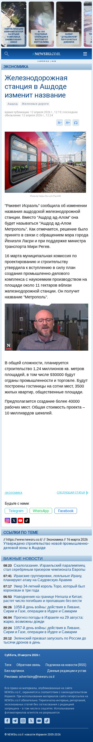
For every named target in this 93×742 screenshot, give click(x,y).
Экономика (15, 66)
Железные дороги (35, 103)
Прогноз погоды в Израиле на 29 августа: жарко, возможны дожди (43, 619)
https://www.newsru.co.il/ (24, 539)
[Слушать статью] (80, 122)
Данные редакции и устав (66, 671)
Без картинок (14, 671)
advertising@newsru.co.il (36, 676)
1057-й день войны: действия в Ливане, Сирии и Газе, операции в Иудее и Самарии (41, 630)
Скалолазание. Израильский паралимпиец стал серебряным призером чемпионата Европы (44, 567)
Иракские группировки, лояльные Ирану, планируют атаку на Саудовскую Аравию (42, 578)
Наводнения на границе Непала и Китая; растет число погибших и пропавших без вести (42, 599)
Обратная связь (28, 665)
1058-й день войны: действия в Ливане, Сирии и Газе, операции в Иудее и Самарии (41, 609)
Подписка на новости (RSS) (66, 665)
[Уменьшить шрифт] (59, 122)
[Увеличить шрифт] (67, 122)
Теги (8, 665)
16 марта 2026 (77, 539)
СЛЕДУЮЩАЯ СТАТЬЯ (71, 492)
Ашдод (12, 103)
